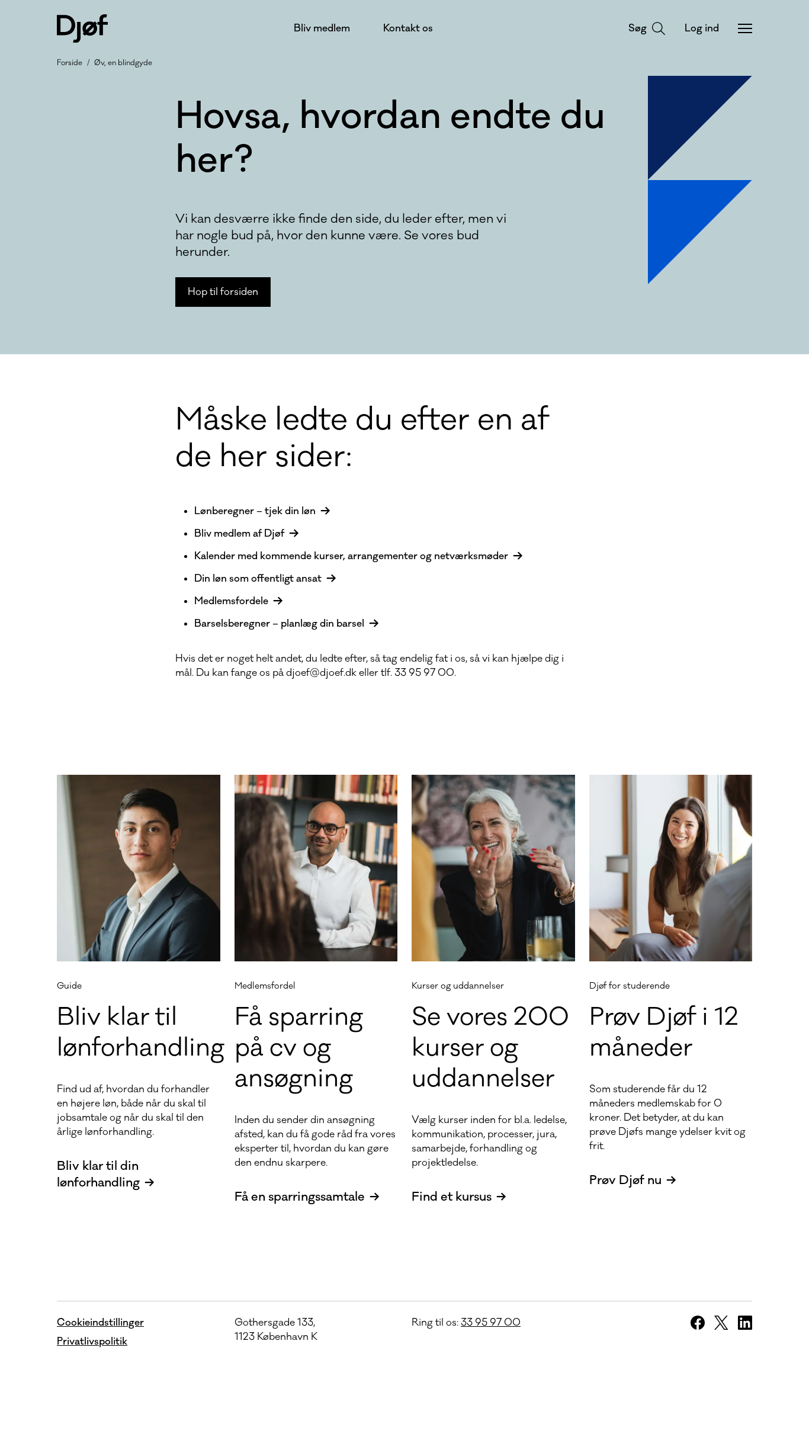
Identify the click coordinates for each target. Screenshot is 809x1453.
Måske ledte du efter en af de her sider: (362, 438)
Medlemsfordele (231, 601)
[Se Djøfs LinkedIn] (745, 1323)
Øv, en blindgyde (123, 63)
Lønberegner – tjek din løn (255, 511)
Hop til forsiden (223, 292)
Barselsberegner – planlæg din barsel (279, 623)
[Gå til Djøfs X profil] (721, 1323)
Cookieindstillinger (100, 1322)
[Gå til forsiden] (82, 28)
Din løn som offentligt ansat (258, 578)
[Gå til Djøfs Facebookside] (698, 1323)
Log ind (702, 28)
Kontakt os (408, 28)
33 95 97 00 (491, 1322)
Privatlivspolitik (92, 1341)
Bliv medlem (322, 28)
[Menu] (745, 28)
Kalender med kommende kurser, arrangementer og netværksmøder (351, 556)
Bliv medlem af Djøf (239, 533)
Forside (69, 63)
